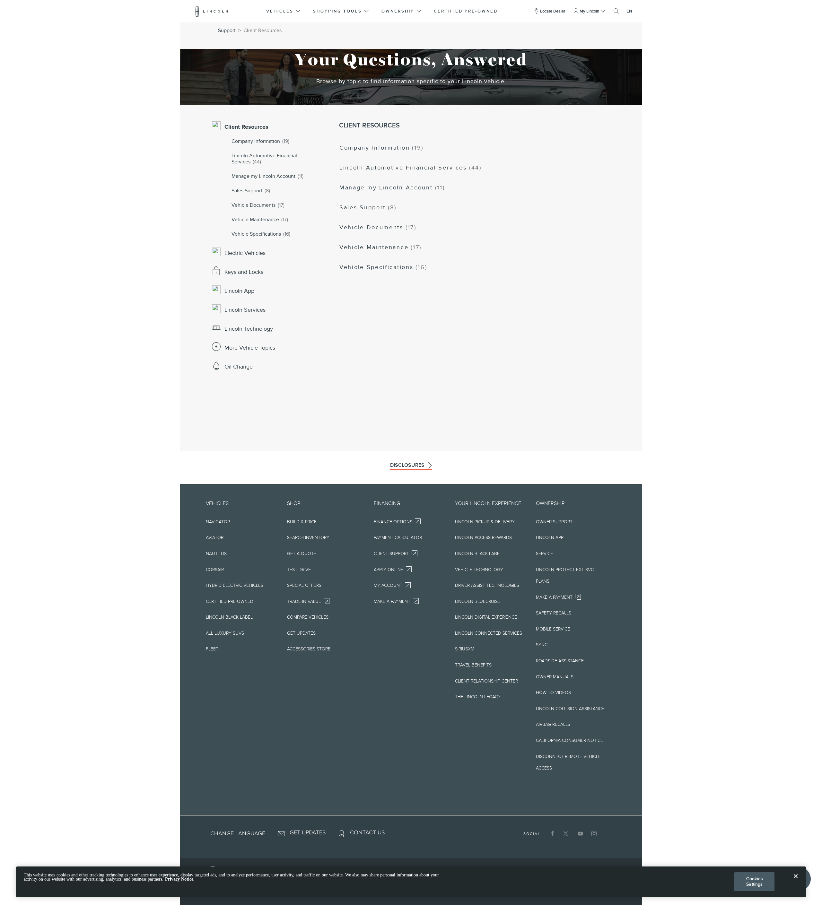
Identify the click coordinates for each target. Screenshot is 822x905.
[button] (283, 11)
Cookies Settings (754, 881)
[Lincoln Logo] (211, 11)
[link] (381, 148)
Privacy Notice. (180, 879)
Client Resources (262, 30)
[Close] (796, 881)
